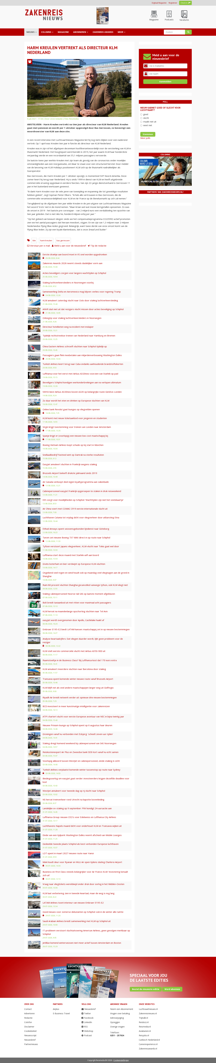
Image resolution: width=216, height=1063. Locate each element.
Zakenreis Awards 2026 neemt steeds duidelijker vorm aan (72, 263)
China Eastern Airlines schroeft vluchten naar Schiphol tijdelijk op (75, 346)
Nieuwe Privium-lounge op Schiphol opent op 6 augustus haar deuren (77, 725)
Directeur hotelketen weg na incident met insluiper (68, 326)
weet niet (147, 125)
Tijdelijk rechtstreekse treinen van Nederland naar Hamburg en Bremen (79, 335)
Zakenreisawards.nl (148, 1048)
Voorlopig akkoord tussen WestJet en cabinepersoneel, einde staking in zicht (81, 760)
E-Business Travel (61, 1013)
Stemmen (148, 134)
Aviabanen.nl (145, 1031)
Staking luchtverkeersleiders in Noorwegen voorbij (68, 282)
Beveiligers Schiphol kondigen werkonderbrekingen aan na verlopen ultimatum (82, 382)
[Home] (43, 14)
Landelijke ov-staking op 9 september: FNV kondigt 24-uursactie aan (77, 808)
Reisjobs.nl (144, 1035)
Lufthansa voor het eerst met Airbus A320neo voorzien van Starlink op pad (80, 373)
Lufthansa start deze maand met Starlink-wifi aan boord (71, 555)
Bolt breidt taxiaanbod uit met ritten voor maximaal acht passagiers (77, 602)
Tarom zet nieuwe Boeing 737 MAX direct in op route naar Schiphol (76, 537)
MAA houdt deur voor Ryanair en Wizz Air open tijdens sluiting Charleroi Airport (82, 862)
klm (34, 240)
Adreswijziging (117, 1017)
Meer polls (145, 138)
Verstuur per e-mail (40, 245)
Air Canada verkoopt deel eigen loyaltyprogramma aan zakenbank (76, 481)
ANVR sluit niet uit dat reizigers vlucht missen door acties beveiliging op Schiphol (83, 309)
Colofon (28, 1022)
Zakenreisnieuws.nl (148, 1013)
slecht (146, 118)
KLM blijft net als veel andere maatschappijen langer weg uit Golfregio (78, 687)
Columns (46, 32)
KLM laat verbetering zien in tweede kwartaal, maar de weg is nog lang (78, 893)
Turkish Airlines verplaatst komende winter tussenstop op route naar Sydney (81, 769)
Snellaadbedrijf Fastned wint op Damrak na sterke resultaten (73, 454)
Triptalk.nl (143, 1017)
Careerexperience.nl (148, 1044)
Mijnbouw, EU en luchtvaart (157, 181)
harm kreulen (46, 240)
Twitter (87, 1013)
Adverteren (29, 1013)
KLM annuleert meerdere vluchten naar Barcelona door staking (74, 669)
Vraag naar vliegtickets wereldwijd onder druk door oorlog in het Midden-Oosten (83, 884)
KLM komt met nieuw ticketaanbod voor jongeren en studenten (75, 418)
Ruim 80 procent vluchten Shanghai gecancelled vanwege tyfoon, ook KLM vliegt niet (85, 584)
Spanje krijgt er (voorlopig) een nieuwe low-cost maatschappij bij (75, 435)
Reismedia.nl (145, 1026)
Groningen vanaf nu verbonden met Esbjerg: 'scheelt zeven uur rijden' (78, 734)
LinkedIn (88, 1022)
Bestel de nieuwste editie (145, 989)
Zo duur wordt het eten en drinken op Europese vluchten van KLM (76, 400)
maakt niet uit (149, 121)
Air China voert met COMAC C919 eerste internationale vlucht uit (75, 508)
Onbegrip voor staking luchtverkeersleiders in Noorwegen (72, 317)
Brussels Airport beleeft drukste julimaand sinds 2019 (70, 473)
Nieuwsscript (30, 1035)
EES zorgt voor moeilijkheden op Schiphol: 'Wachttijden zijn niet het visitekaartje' (83, 499)
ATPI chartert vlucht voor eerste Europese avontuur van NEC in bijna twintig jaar (83, 716)
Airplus (56, 1009)
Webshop (88, 1031)
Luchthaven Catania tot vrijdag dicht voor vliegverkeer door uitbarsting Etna (81, 517)
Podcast (88, 1035)
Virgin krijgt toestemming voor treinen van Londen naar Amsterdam (77, 426)
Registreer (173, 3)
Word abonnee (172, 989)
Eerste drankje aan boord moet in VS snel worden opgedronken (75, 254)
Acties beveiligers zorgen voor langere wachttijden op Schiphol (74, 273)
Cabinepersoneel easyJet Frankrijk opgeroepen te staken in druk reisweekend (82, 491)
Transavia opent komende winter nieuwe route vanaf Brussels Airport (78, 678)
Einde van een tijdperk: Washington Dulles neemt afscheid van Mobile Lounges (82, 835)
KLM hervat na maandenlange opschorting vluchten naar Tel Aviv (75, 611)
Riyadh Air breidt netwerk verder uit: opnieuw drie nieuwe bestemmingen (80, 697)
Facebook (88, 1017)
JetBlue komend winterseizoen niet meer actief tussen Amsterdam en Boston (82, 942)
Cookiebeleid (30, 1031)
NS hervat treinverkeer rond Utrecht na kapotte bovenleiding (73, 799)
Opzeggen (115, 1022)
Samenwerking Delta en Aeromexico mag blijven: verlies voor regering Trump (82, 291)
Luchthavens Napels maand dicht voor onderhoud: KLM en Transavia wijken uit (82, 825)
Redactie (28, 1017)
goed (145, 114)
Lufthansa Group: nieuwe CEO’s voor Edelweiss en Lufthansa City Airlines (79, 817)
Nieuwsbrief (30, 1039)
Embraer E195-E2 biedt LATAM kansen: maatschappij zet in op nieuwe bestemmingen (86, 629)
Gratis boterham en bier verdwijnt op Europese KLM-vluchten (74, 563)
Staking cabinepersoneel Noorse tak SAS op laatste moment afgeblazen (79, 593)
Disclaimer (29, 1026)
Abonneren (80, 32)
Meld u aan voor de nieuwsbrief (70, 245)
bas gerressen (63, 240)
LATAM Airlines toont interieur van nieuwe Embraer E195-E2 (73, 902)
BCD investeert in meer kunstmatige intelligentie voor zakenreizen (76, 706)
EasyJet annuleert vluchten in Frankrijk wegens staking (70, 464)
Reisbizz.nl (144, 1022)
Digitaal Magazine (159, 3)
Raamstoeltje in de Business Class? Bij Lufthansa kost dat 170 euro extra (80, 660)
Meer (121, 32)
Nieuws (30, 32)
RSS (86, 1026)
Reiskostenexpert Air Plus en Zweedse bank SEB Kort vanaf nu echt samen (80, 752)
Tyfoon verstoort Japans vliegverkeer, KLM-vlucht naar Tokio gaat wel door (81, 546)
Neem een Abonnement (121, 1009)
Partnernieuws (31, 1044)
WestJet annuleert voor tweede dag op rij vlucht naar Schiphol (74, 790)
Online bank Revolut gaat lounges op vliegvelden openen (71, 409)
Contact (28, 1009)
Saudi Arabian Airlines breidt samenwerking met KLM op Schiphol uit (77, 921)
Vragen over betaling (120, 1013)
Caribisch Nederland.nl (149, 1039)
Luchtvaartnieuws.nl (148, 1009)
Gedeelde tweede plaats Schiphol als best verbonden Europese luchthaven (81, 843)
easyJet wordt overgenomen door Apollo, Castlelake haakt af (73, 620)
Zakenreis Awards (103, 32)
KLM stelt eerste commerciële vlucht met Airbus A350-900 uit (74, 651)
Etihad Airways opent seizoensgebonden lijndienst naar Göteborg (76, 528)
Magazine (63, 32)
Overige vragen (117, 1026)
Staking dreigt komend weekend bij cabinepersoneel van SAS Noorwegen (79, 743)
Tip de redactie (98, 245)
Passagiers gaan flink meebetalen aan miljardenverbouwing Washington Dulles (82, 355)
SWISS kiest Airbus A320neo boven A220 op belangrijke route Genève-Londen (82, 391)
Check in (184, 3)
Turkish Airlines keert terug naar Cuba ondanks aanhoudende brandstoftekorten (83, 363)
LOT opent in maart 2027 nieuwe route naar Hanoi (68, 853)
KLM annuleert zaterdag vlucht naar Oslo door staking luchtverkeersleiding (80, 300)
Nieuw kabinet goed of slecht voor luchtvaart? (160, 109)
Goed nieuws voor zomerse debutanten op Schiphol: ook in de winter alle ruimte (83, 911)
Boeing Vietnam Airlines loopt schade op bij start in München (73, 444)
